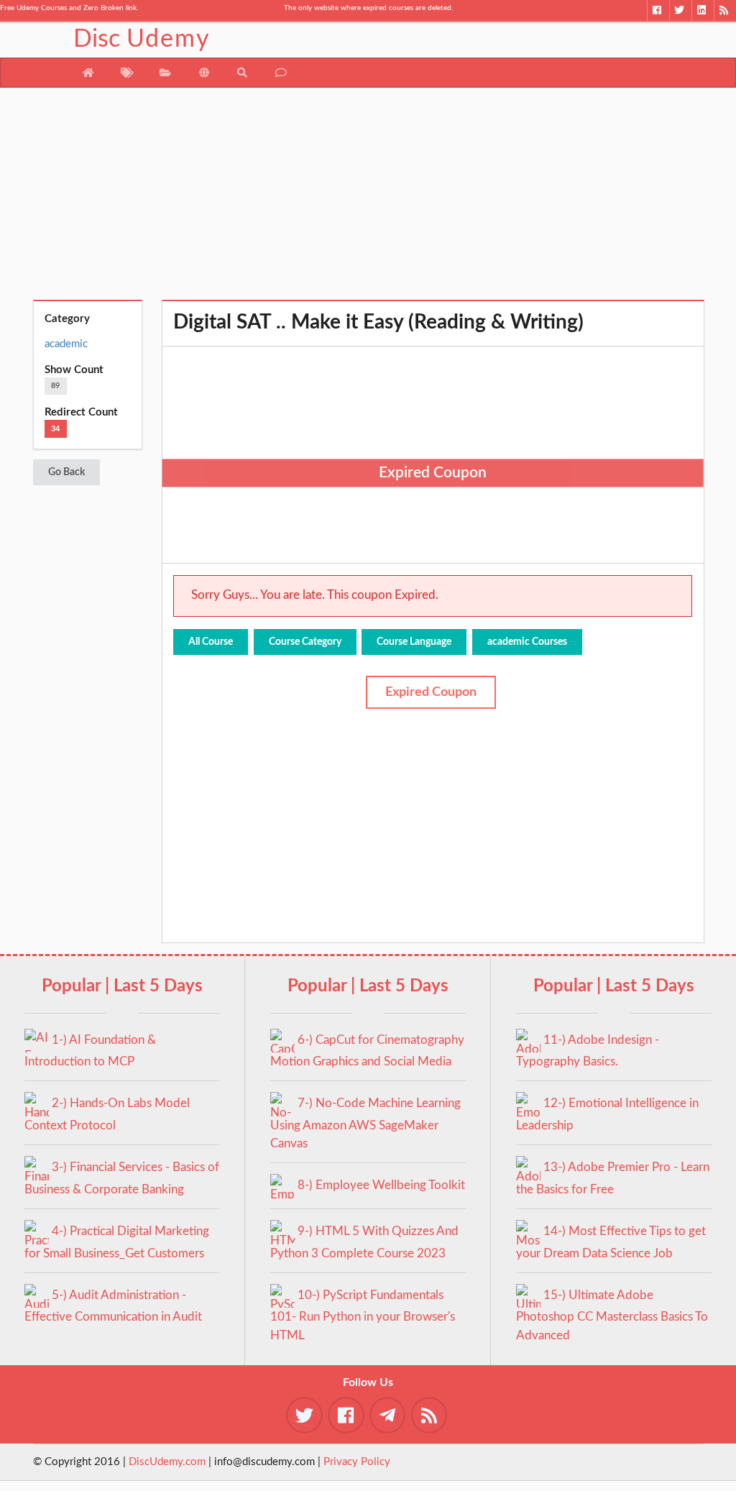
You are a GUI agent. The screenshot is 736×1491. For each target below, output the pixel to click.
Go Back (66, 472)
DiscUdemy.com (167, 1461)
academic (66, 344)
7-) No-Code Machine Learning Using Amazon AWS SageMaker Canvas (365, 1123)
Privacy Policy (356, 1461)
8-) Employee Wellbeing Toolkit (381, 1185)
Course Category (305, 642)
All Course (210, 642)
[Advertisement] (368, 199)
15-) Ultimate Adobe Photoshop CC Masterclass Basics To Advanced (612, 1315)
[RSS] (725, 10)
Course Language (414, 642)
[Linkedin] (702, 10)
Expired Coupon (431, 692)
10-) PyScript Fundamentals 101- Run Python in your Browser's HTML (362, 1315)
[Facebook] (658, 10)
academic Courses (527, 642)
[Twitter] (680, 10)
